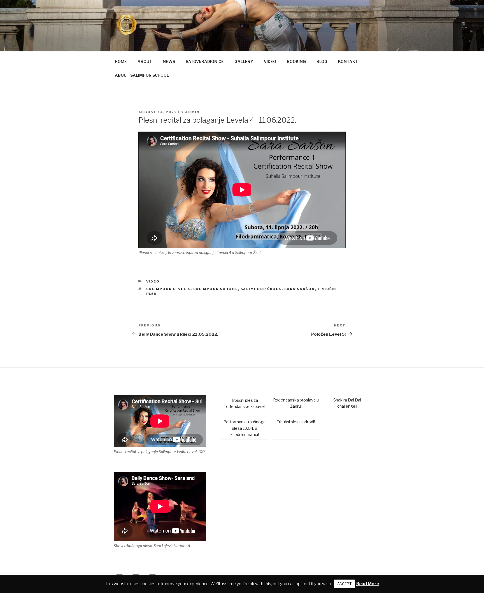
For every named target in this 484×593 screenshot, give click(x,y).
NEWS (169, 61)
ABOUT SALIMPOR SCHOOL (142, 75)
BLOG (322, 61)
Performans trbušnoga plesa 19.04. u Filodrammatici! (245, 428)
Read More (367, 583)
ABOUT (145, 61)
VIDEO (270, 61)
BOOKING (296, 61)
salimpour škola (261, 289)
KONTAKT (348, 61)
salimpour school (215, 289)
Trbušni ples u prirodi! (296, 421)
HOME (121, 61)
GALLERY (243, 61)
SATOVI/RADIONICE (205, 61)
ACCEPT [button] (344, 584)
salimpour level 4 (168, 289)
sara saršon (299, 289)
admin (192, 112)
